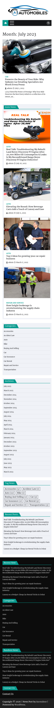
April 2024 (8, 425)
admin (9, 88)
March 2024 (8, 429)
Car (6, 77)
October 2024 (9, 403)
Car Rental (8, 361)
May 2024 (8, 420)
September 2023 (10, 450)
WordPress (19, 704)
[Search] (48, 23)
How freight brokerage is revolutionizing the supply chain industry (23, 308)
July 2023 (7, 459)
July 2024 (7, 416)
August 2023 (9, 455)
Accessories (8, 331)
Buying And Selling (11, 348)
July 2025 (7, 386)
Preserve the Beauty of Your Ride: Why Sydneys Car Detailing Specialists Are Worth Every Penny (24, 82)
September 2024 (10, 408)
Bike (5, 344)
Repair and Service (15, 303)
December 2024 (10, 395)
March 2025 (8, 390)
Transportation (10, 370)
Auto (8, 147)
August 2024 (9, 412)
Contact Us (8, 694)
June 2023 (8, 463)
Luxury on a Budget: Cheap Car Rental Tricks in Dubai (25, 549)
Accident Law (9, 335)
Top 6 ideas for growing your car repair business (25, 257)
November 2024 (10, 399)
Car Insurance (9, 357)
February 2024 (9, 433)
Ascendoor (41, 701)
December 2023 (10, 442)
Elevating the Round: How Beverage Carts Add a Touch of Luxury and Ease (25, 208)
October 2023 (9, 446)
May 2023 (7, 467)
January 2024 (9, 438)
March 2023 (8, 472)
